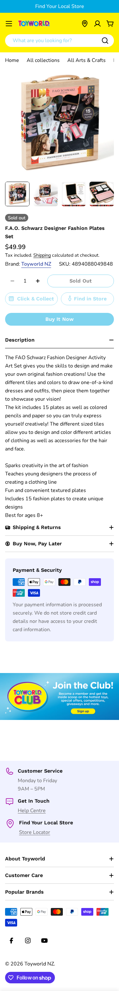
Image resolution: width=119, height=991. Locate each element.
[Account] (97, 23)
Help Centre (32, 810)
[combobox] (59, 40)
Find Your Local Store (59, 6)
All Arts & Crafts (86, 60)
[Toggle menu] (9, 23)
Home (12, 60)
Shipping (42, 255)
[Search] (105, 40)
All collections (43, 60)
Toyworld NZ (36, 264)
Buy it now (59, 319)
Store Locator (34, 832)
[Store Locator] (85, 23)
